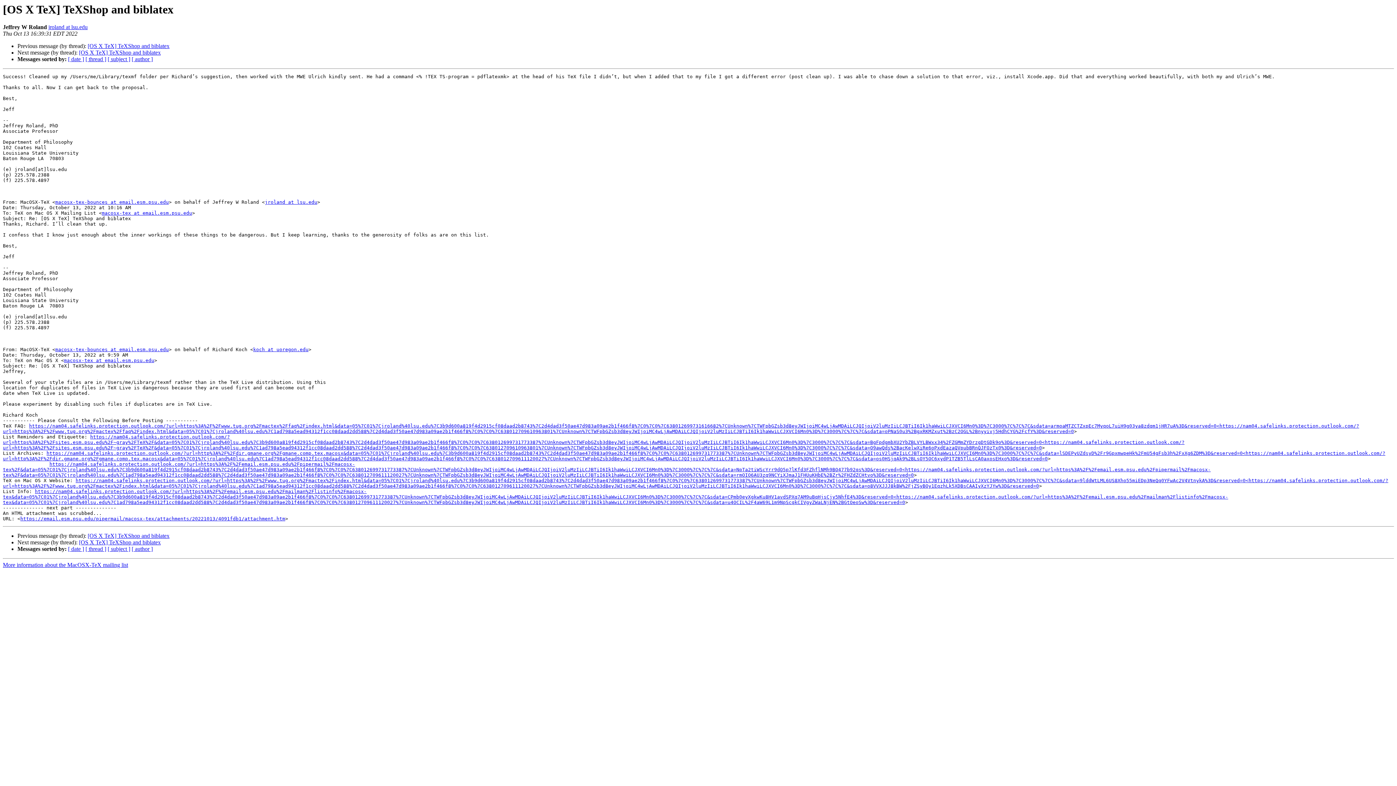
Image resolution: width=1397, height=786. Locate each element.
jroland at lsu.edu (68, 27)
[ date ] (76, 59)
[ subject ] (119, 59)
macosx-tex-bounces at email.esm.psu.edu (112, 202)
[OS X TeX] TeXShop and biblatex (129, 46)
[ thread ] (95, 59)
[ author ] (142, 59)
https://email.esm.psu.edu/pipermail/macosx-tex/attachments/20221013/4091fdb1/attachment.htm (152, 518)
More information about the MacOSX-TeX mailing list (65, 565)
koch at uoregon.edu (281, 349)
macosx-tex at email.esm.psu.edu (147, 213)
